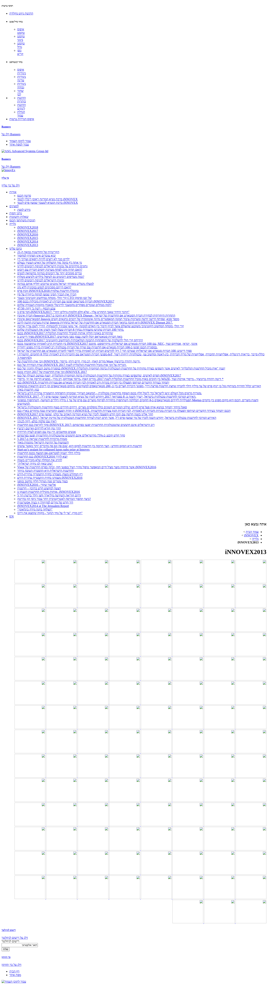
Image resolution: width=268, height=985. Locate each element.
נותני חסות (15, 213)
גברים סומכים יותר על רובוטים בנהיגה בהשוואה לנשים (49, 273)
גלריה (12, 223)
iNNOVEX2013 (27, 245)
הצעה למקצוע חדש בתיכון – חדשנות (39, 488)
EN (11, 516)
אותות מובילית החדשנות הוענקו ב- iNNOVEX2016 (48, 491)
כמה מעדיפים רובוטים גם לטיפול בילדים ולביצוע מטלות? (50, 276)
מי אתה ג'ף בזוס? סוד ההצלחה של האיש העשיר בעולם (49, 262)
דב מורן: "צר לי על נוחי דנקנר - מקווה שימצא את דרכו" (50, 513)
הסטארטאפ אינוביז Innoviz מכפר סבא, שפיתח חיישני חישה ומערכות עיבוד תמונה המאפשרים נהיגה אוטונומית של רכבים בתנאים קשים (98, 319)
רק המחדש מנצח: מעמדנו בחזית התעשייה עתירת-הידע (50, 474)
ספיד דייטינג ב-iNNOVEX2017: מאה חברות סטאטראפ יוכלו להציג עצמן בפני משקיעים (69, 336)
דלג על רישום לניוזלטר (15, 937)
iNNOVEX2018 (27, 227)
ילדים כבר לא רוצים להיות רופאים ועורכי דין (43, 259)
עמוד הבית (252, 531)
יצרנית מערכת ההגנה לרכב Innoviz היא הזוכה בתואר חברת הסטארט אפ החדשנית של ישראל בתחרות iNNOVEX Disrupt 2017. (95, 322)
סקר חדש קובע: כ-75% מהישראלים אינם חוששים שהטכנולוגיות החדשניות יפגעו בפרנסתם (71, 435)
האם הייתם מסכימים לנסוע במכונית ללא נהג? (44, 287)
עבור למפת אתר (19, 144)
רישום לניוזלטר (9, 930)
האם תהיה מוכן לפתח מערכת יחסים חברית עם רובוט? (49, 269)
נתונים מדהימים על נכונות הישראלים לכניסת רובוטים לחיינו (52, 266)
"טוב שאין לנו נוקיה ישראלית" (35, 463)
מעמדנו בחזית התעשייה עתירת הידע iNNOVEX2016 (49, 477)
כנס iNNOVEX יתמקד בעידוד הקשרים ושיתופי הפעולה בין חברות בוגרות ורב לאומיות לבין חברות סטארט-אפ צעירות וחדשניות (93, 382)
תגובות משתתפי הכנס (22, 220)
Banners (6, 126)
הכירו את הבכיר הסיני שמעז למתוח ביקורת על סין (46, 294)
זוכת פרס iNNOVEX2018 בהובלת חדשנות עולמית (48, 290)
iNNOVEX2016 (27, 234)
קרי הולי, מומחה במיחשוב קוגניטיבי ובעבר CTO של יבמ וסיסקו (54, 298)
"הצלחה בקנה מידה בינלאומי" (35, 509)
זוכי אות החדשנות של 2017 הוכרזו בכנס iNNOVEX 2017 (52, 372)
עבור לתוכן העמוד (20, 141)
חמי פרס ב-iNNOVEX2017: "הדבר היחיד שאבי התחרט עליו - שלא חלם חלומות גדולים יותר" (73, 312)
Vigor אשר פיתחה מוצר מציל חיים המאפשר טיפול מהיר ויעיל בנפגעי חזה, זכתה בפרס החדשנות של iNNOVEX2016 (86, 467)
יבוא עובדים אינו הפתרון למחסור (36, 255)
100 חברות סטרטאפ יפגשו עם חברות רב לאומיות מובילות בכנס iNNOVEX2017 (65, 301)
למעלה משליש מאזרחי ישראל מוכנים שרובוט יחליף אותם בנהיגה (55, 283)
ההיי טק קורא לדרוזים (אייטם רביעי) (39, 428)
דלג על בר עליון (11, 185)
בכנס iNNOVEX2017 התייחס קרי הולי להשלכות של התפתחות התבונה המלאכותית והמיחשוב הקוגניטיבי (80, 340)
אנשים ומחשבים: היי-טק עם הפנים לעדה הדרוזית (46, 432)
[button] (21, 13)
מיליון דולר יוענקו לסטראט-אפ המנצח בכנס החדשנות (48, 453)
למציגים (14, 206)
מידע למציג (23, 209)
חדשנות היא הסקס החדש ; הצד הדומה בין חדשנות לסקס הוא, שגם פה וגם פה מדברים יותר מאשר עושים (79, 446)
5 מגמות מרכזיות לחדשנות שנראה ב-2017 (42, 439)
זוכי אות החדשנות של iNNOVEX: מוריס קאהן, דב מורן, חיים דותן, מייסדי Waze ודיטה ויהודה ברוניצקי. (78, 361)
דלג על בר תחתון (11, 964)
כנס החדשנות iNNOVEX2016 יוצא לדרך (42, 456)
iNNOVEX (251, 535)
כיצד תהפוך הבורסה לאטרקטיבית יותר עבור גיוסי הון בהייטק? (54, 499)
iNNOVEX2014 (27, 241)
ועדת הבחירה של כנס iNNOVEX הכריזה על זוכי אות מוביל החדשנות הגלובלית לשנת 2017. (72, 365)
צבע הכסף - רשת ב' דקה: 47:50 (36, 308)
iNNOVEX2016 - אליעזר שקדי (36, 484)
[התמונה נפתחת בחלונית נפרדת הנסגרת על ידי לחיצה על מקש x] (250, 582)
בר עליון (5, 177)
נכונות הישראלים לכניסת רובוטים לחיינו (40, 280)
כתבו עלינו (15, 248)
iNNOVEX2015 (27, 238)
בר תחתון (6, 957)
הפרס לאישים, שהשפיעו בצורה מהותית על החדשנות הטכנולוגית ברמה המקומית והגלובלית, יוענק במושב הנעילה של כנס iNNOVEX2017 (99, 375)
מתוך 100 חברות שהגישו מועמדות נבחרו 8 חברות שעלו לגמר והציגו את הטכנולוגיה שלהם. (70, 329)
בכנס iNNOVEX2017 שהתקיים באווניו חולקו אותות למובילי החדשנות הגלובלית (65, 333)
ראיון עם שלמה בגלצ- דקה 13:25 (37, 421)
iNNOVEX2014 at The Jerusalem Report (43, 506)
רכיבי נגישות (7, 5)
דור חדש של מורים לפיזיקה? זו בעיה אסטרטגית (45, 502)
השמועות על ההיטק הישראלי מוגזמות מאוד (43, 442)
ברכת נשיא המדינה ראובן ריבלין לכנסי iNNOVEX (47, 199)
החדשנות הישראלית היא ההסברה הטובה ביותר (45, 470)
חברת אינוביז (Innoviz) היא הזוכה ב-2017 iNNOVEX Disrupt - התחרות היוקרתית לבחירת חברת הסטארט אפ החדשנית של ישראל (96, 315)
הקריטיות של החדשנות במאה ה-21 (38, 252)
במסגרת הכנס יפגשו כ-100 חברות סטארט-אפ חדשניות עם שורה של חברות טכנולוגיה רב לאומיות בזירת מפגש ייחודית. (87, 347)
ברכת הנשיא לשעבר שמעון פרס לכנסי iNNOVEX (47, 202)
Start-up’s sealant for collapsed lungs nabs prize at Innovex (53, 449)
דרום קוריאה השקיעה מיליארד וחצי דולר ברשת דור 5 (49, 495)
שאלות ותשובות (18, 216)
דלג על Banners (11, 134)
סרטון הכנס (24, 195)
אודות (12, 192)
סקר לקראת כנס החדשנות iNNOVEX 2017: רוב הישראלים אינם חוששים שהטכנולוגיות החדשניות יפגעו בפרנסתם (86, 424)
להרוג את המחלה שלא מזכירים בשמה (39, 460)
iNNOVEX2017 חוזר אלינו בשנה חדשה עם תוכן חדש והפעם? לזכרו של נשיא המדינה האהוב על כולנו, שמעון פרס (85, 414)
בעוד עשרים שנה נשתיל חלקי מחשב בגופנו (42, 481)
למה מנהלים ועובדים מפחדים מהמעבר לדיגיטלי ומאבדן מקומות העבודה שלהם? (64, 305)
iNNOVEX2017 (27, 231)
